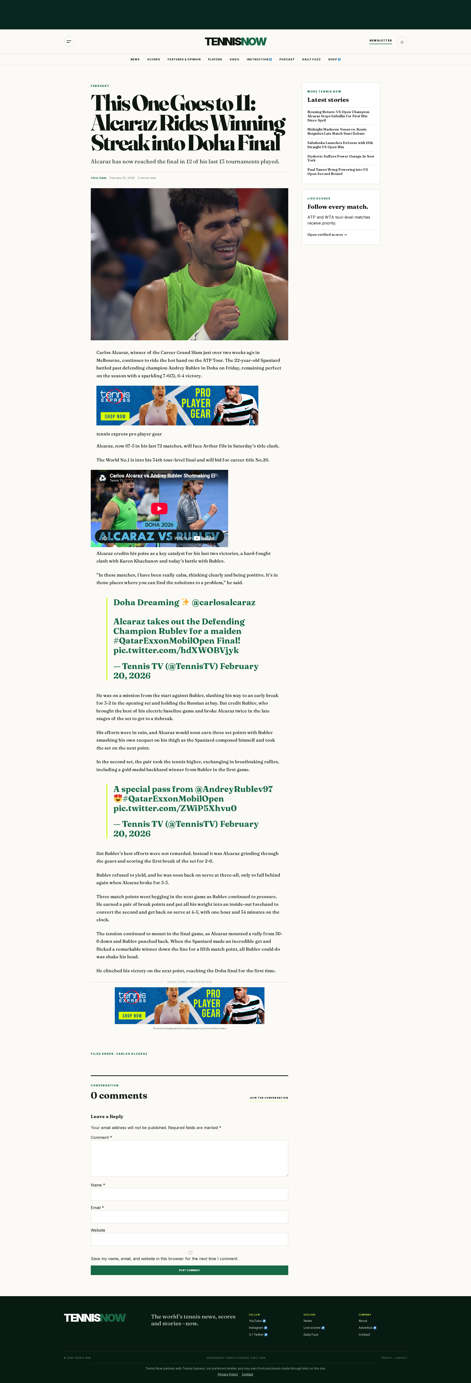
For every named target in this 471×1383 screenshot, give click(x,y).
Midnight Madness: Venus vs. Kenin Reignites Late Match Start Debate (336, 131)
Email (97, 1207)
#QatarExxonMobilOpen (164, 640)
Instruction (258, 59)
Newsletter (380, 40)
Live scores (312, 1328)
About (363, 1321)
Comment (101, 1137)
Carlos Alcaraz (132, 1053)
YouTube (255, 1321)
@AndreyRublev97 (234, 789)
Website (98, 1230)
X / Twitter (256, 1334)
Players (215, 59)
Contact (364, 1334)
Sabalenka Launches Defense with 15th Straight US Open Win (340, 145)
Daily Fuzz (311, 59)
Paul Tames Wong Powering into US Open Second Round (337, 171)
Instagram (256, 1328)
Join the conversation (268, 1097)
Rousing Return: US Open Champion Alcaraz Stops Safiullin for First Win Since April (338, 116)
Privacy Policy (228, 1374)
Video (234, 59)
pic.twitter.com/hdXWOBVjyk (176, 650)
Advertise (366, 1328)
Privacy (386, 1358)
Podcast (287, 59)
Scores (153, 59)
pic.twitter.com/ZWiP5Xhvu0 (175, 808)
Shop (333, 59)
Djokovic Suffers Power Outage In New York (340, 158)
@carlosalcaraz (223, 602)
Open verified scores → (327, 234)
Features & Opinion (184, 59)
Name (98, 1185)
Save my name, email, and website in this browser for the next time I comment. (164, 1258)
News (135, 59)
